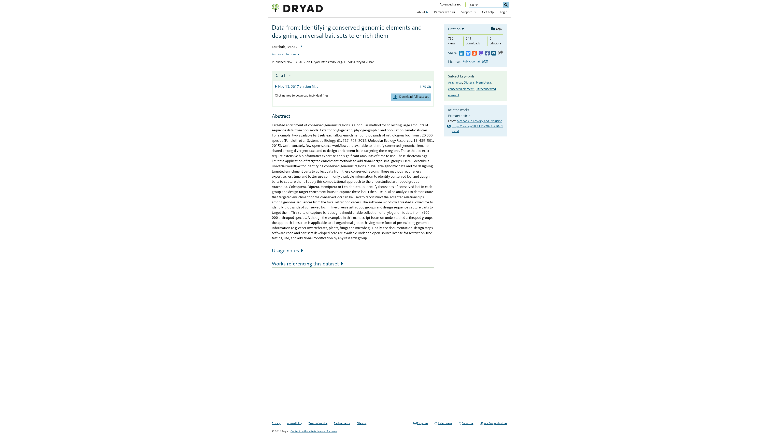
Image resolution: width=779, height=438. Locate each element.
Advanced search (451, 4)
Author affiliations (284, 54)
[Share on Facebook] (487, 53)
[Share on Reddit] (474, 53)
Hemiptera (483, 82)
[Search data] (506, 5)
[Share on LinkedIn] (461, 53)
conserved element (461, 89)
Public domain (472, 61)
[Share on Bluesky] (468, 53)
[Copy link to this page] (500, 53)
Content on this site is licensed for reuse (314, 431)
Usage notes (285, 250)
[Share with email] (493, 53)
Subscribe (467, 423)
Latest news (445, 423)
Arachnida (455, 82)
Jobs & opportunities (495, 423)
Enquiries (422, 423)
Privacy (276, 423)
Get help (488, 12)
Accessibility (294, 423)
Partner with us (444, 12)
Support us (468, 12)
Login (503, 12)
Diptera (469, 82)
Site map (362, 423)
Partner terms (342, 423)
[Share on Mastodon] (481, 53)
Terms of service (318, 423)
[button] (353, 86)
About (421, 12)
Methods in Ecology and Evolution (479, 121)
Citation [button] (454, 29)
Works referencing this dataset (305, 264)
